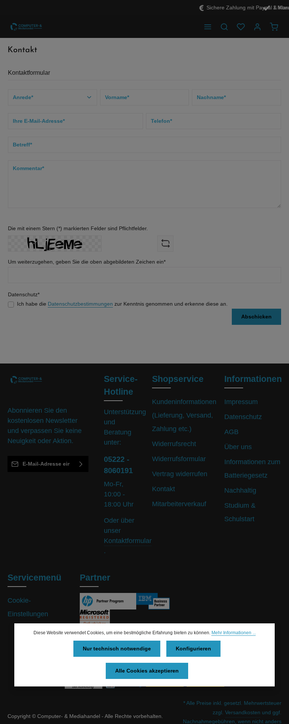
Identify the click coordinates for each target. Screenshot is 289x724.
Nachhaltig (240, 490)
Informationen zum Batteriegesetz (252, 468)
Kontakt (163, 489)
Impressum (241, 402)
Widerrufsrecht (174, 444)
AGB (231, 432)
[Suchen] (224, 26)
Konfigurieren (193, 649)
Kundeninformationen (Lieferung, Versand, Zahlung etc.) (184, 415)
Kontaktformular (128, 541)
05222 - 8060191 (118, 465)
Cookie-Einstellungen (28, 607)
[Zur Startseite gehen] (26, 26)
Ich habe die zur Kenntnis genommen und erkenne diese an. (122, 304)
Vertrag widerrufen (179, 474)
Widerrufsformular (179, 459)
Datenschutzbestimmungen (80, 304)
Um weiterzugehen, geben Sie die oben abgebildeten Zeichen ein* (87, 262)
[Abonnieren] (81, 464)
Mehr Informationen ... (233, 632)
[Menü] (207, 26)
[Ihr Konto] (257, 26)
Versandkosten (242, 712)
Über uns (238, 447)
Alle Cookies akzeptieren (147, 671)
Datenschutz (243, 417)
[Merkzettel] (240, 26)
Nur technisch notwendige (117, 649)
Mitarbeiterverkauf (179, 504)
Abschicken (256, 317)
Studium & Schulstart (240, 512)
